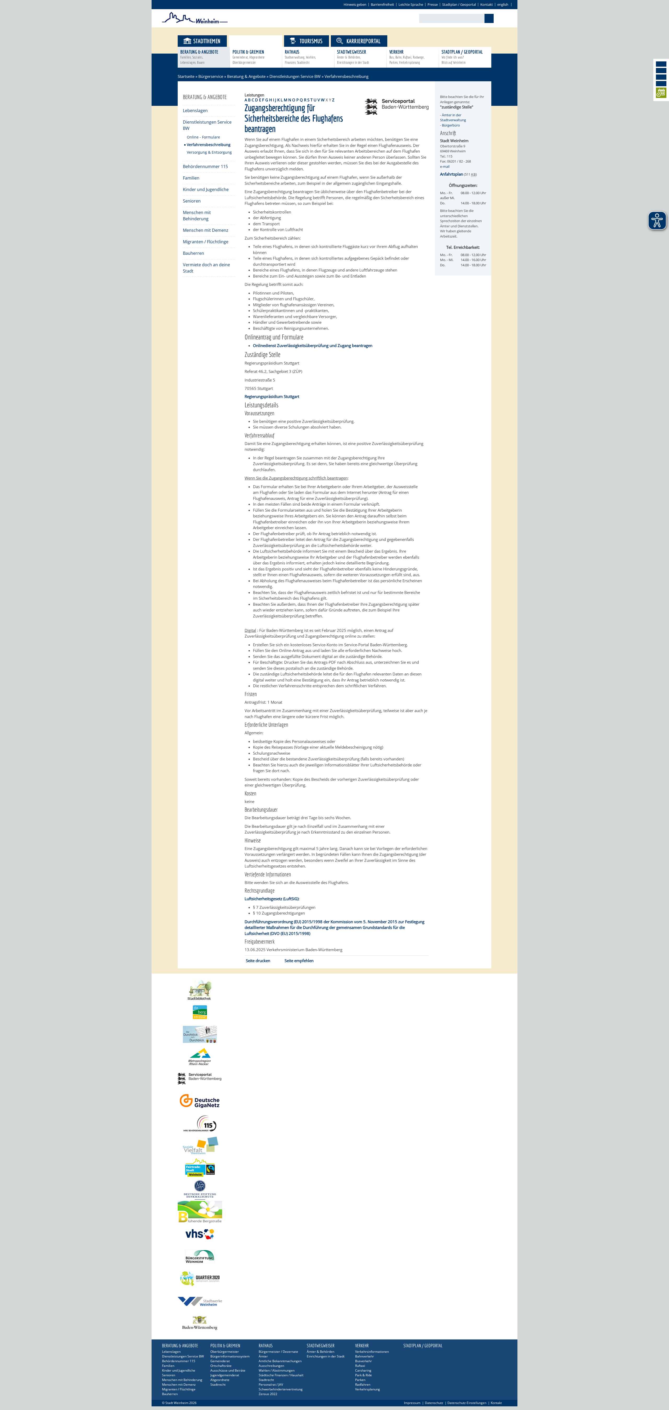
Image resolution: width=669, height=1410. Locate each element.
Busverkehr (363, 1361)
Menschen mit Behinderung (197, 216)
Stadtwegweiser (353, 57)
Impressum (412, 1403)
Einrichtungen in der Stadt (325, 1356)
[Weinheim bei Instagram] (661, 70)
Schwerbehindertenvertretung (281, 1389)
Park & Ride (363, 1375)
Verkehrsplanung (367, 1389)
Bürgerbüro (451, 125)
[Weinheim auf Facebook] (661, 64)
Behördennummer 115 (205, 166)
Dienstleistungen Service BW (295, 76)
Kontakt (486, 4)
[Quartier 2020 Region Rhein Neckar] (334, 1279)
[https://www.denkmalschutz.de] (334, 1190)
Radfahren (362, 1384)
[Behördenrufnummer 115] (334, 1123)
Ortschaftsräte (221, 1365)
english (502, 4)
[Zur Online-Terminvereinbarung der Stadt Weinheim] (661, 94)
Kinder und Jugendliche (206, 189)
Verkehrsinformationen (372, 1351)
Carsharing (363, 1370)
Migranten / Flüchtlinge (205, 242)
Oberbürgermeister (224, 1351)
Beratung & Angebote (199, 57)
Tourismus (311, 41)
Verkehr (406, 57)
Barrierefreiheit (382, 4)
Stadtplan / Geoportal (459, 4)
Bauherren (193, 253)
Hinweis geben (355, 4)
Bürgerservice (259, 41)
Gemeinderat (220, 1361)
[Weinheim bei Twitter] (661, 77)
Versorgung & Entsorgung (209, 152)
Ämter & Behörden (320, 1351)
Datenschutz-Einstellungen (466, 1403)
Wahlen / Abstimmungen (277, 1370)
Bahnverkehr (364, 1356)
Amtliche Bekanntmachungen (280, 1361)
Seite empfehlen (299, 960)
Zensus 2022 (268, 1394)
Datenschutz (434, 1403)
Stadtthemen (206, 41)
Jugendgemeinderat (224, 1375)
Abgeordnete (219, 1380)
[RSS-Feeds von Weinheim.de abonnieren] (661, 83)
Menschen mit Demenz (205, 230)
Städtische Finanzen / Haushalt (281, 1375)
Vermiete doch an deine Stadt (206, 268)
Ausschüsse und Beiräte (227, 1370)
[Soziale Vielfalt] (334, 1145)
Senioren (192, 201)
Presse (433, 4)
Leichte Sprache (411, 4)
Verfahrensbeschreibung (208, 144)
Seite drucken (258, 960)
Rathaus (300, 57)
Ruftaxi (360, 1365)
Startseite (186, 76)
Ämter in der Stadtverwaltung (453, 118)
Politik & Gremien (249, 57)
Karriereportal (364, 41)
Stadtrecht (218, 1384)
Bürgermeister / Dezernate (278, 1351)
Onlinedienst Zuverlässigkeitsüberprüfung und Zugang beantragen (312, 345)
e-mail (444, 166)
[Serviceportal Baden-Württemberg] (397, 113)
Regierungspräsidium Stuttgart (272, 396)
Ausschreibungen (271, 1365)
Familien (191, 178)
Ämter (263, 1356)
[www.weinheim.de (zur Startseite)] (195, 22)
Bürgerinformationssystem (230, 1356)
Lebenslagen (195, 110)
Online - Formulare (203, 137)
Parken (360, 1380)
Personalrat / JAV (271, 1384)
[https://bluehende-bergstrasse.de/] (334, 1212)
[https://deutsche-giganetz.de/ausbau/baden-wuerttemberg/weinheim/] (334, 1101)
